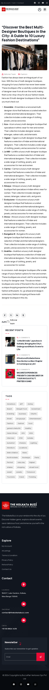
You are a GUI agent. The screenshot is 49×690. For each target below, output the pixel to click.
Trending (32, 477)
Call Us (4, 625)
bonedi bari (36, 409)
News (24, 452)
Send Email (6, 609)
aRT (21, 404)
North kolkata (12, 457)
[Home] (10, 9)
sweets (19, 472)
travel (21, 477)
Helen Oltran (12, 433)
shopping (21, 467)
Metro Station (12, 452)
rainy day (21, 462)
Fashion (24, 74)
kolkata (30, 438)
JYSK (21, 438)
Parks (37, 457)
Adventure (11, 404)
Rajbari (32, 462)
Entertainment (35, 419)
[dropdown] (44, 9)
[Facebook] (35, 3)
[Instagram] (39, 3)
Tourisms (11, 477)
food (30, 423)
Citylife (33, 414)
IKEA (31, 433)
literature (11, 448)
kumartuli (11, 443)
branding (10, 414)
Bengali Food (22, 409)
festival (21, 423)
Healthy (28, 428)
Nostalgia (26, 457)
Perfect (10, 462)
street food (33, 467)
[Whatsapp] (47, 3)
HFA (23, 433)
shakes (10, 467)
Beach (9, 409)
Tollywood (31, 472)
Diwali (9, 419)
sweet (9, 472)
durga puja (20, 419)
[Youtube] (43, 3)
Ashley (30, 404)
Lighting (33, 443)
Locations (23, 448)
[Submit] (40, 657)
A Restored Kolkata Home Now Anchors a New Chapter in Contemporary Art (29, 361)
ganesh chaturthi (13, 428)
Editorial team (10, 74)
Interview (10, 438)
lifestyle (22, 443)
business (22, 414)
